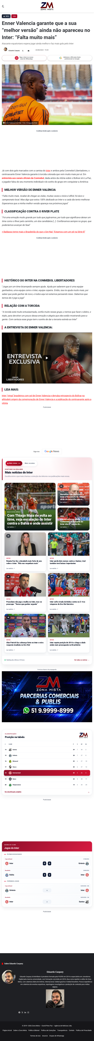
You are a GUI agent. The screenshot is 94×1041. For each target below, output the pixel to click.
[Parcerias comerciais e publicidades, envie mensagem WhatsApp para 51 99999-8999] (47, 697)
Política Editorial (33, 1030)
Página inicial (7, 1030)
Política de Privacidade (84, 1030)
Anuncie (45, 1036)
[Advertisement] (47, 150)
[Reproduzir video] (47, 358)
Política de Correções (48, 1030)
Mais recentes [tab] (30, 463)
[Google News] (52, 451)
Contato (71, 1030)
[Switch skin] (3, 7)
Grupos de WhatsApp (56, 1036)
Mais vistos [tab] (14, 463)
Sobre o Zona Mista (20, 1030)
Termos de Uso (35, 1036)
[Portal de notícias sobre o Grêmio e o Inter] (47, 6)
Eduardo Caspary (14, 50)
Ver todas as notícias (81, 660)
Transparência (62, 1030)
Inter (14, 16)
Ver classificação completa (47, 792)
